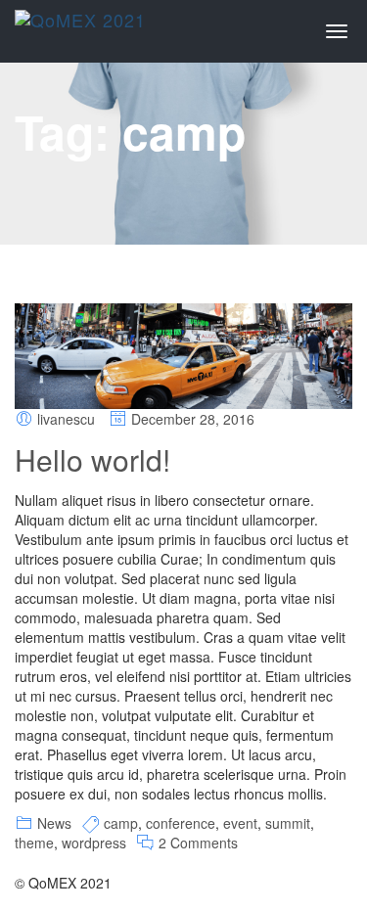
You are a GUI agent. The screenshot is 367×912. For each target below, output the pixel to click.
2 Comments (198, 842)
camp (121, 823)
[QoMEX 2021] (80, 24)
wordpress (94, 842)
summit (287, 823)
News (54, 823)
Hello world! (92, 459)
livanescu (66, 419)
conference (180, 823)
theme (34, 842)
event (240, 823)
